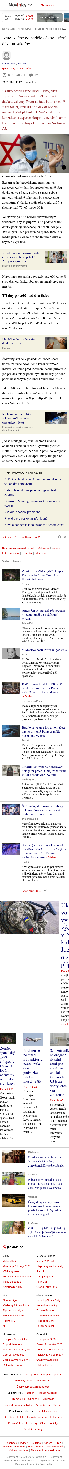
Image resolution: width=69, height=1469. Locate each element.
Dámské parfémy (37, 1417)
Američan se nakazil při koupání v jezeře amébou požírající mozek (43, 614)
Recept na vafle (45, 1320)
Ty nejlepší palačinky (48, 1300)
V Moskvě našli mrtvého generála (44, 649)
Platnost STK (44, 1364)
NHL (5, 1325)
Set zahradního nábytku (19, 1404)
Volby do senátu (12, 1281)
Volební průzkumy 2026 (16, 1266)
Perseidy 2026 (23, 1380)
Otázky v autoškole (47, 1359)
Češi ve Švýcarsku (13, 1354)
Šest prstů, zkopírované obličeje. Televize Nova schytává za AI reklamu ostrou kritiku (43, 810)
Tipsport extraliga (13, 1310)
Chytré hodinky (49, 1423)
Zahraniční (27, 623)
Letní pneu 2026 (46, 1339)
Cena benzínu (43, 1380)
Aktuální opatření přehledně (22, 512)
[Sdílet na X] (65, 537)
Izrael (31, 547)
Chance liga (10, 1300)
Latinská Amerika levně (16, 1359)
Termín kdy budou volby (17, 1276)
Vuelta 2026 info (45, 1261)
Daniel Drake (9, 63)
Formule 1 (9, 1320)
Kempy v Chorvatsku (15, 1339)
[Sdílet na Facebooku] (59, 537)
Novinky (21, 63)
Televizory (31, 1423)
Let (4, 553)
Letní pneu (56, 1417)
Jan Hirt (40, 1271)
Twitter (24, 1442)
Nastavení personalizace (45, 1450)
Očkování (43, 547)
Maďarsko (41, 553)
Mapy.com (32, 1374)
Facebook (11, 1442)
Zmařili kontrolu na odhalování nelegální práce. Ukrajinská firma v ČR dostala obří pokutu (44, 770)
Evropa (6, 348)
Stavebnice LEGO (13, 1417)
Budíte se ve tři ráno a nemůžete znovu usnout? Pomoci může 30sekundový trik (43, 731)
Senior (56, 547)
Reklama (36, 1442)
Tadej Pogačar (44, 1276)
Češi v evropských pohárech (33, 1386)
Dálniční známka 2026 (49, 1344)
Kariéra (48, 1442)
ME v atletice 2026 (13, 1315)
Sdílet (24, 75)
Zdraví (25, 740)
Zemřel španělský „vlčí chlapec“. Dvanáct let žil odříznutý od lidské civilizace (44, 575)
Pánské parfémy (33, 1429)
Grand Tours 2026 (47, 1286)
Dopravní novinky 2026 (49, 1349)
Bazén (30, 1392)
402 (36, 75)
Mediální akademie (14, 1446)
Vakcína (14, 553)
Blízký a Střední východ (14, 266)
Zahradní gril (43, 1404)
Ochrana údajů (54, 1446)
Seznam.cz (47, 5)
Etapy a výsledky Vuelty (50, 1266)
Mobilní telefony (47, 1410)
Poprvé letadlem (12, 1344)
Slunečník (33, 1398)
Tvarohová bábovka (48, 1315)
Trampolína (18, 1398)
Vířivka (57, 1404)
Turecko (27, 553)
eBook (10, 75)
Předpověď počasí (51, 1374)
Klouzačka (48, 1398)
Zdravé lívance (45, 1310)
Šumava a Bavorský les (16, 1349)
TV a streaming (30, 819)
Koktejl (25, 862)
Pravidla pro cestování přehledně (25, 518)
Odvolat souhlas (18, 1450)
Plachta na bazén (47, 1392)
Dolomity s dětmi (12, 1364)
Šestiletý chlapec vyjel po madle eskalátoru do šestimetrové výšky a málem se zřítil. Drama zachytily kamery (44, 851)
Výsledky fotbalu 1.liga (16, 1305)
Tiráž (58, 1442)
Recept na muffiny (47, 1305)
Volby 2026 (9, 1261)
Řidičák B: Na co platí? (49, 1354)
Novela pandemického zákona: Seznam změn (34, 525)
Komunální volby (12, 1286)
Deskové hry (15, 1423)
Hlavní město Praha (32, 701)
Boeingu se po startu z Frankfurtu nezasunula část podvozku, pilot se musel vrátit (33, 1066)
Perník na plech (45, 1325)
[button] (34, 153)
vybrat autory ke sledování (15, 68)
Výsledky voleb (11, 1271)
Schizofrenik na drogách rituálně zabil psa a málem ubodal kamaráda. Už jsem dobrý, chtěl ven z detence (59, 1072)
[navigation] (4, 5)
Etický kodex (35, 1446)
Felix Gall (41, 1281)
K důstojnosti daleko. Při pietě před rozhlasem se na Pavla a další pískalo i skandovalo (42, 688)
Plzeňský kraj (29, 779)
